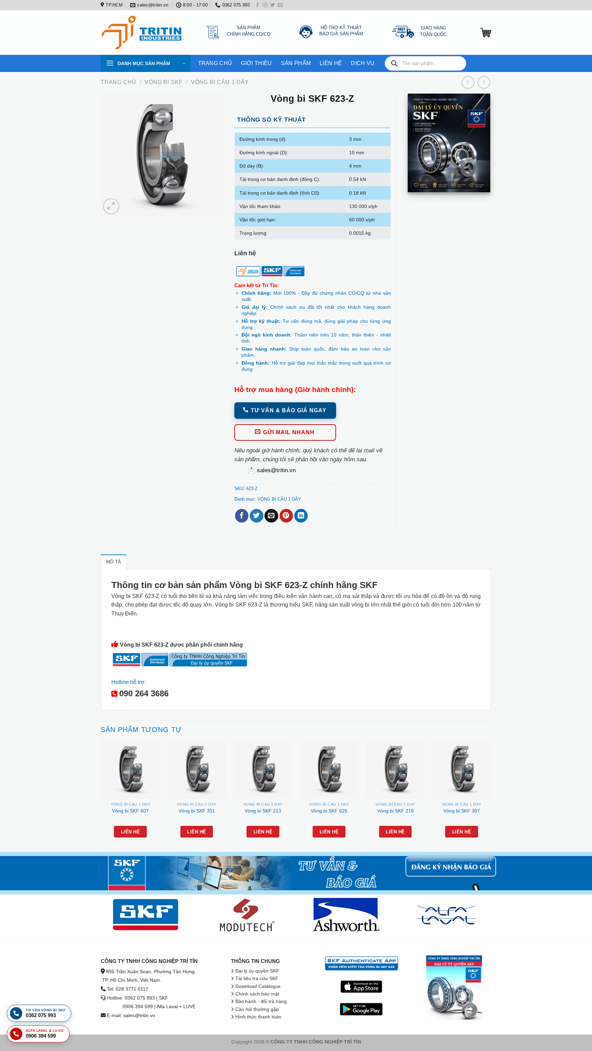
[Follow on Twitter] (272, 5)
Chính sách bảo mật (257, 994)
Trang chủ (118, 82)
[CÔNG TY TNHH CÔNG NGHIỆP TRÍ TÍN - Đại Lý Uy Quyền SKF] (143, 32)
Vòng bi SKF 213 (263, 811)
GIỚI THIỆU (256, 63)
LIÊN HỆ (331, 63)
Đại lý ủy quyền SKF (257, 971)
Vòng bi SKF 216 (395, 811)
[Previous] (101, 794)
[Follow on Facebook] (257, 5)
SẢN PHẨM (296, 63)
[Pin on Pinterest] (286, 516)
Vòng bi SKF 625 (329, 811)
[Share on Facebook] (241, 516)
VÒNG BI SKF (164, 82)
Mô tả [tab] (113, 561)
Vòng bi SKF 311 (196, 811)
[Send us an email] (280, 5)
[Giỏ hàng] (485, 32)
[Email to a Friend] (271, 516)
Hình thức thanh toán (258, 1016)
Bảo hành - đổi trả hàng (261, 1001)
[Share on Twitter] (256, 516)
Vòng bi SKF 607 (130, 811)
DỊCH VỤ (362, 63)
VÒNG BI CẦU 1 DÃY (220, 82)
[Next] (491, 794)
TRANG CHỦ (215, 63)
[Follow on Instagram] (265, 5)
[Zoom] (111, 206)
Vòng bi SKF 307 (461, 811)
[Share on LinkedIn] (301, 516)
